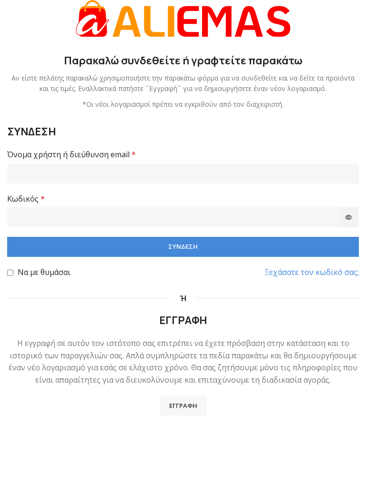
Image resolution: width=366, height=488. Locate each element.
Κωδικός (26, 198)
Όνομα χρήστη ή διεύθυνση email (71, 154)
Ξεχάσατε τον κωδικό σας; (311, 272)
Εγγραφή (183, 405)
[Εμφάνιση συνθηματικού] (349, 217)
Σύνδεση (183, 246)
